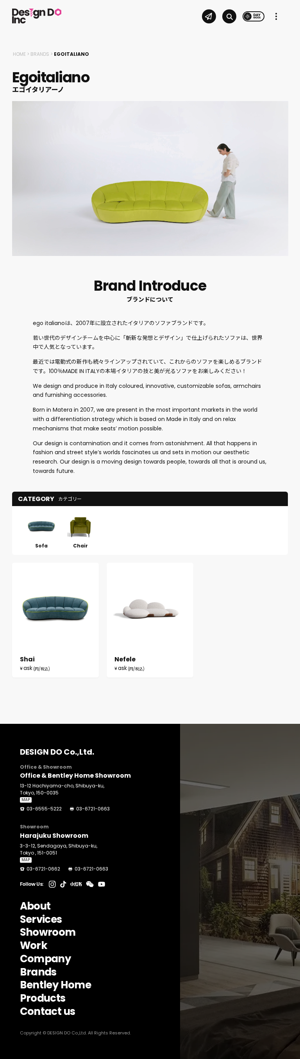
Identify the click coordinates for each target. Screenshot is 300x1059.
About (35, 906)
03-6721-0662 (43, 868)
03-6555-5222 (44, 808)
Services (41, 919)
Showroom (48, 932)
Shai (55, 620)
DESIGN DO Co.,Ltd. (57, 752)
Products (43, 998)
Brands (39, 54)
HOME (19, 54)
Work (33, 945)
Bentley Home (55, 985)
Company (45, 959)
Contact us (47, 1011)
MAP (25, 800)
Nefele (150, 620)
